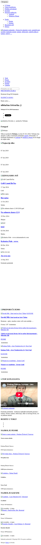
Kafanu (11, 23)
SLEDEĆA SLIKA (7, 97)
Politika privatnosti (11, 9)
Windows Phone (14, 16)
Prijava (7, 27)
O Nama (7, 5)
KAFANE (30, 313)
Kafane (7, 83)
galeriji (26, 136)
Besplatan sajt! (9, 25)
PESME (3, 339)
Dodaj (7, 19)
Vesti (6, 78)
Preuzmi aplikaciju (10, 12)
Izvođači (7, 82)
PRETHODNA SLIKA (8, 91)
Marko (7, 542)
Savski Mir (14, 317)
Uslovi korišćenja (10, 7)
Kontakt (7, 11)
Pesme (7, 80)
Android (11, 14)
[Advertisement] (20, 55)
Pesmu (11, 21)
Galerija (7, 85)
